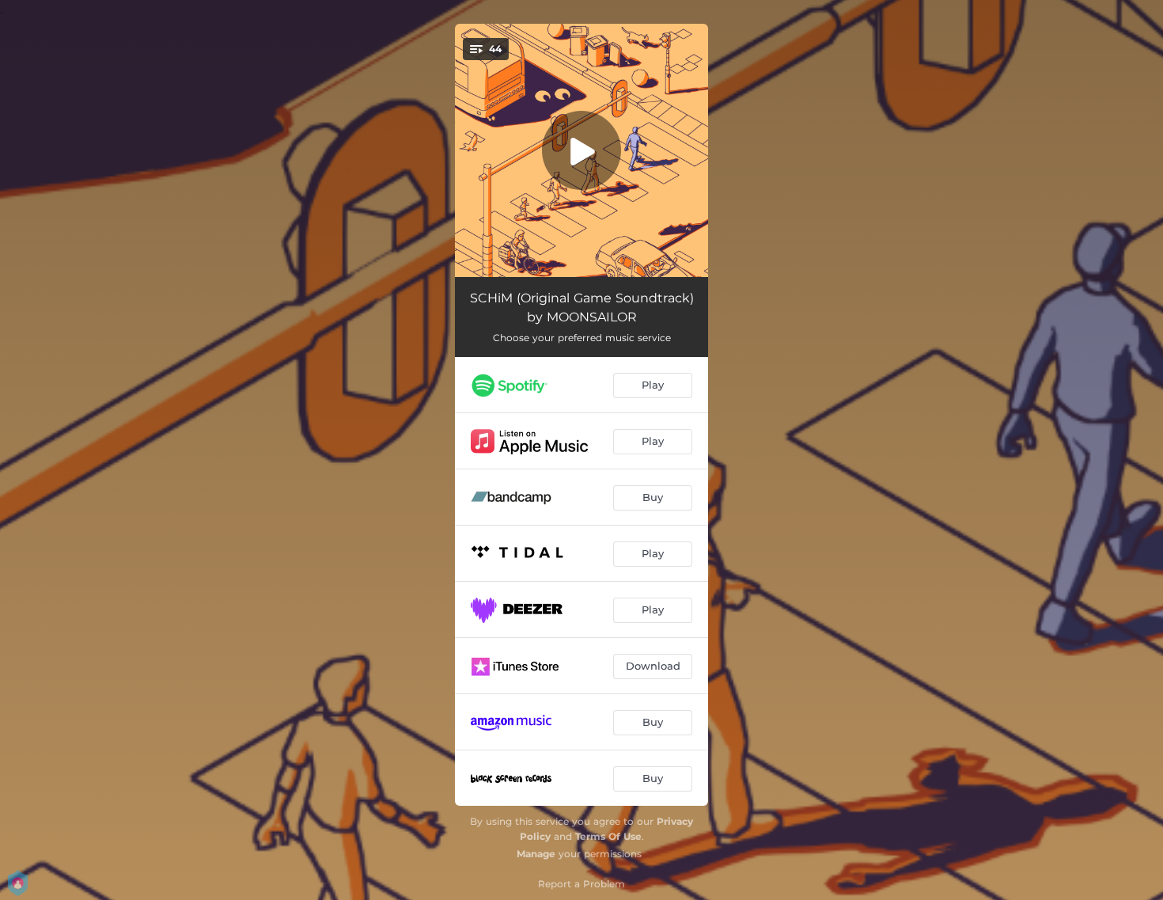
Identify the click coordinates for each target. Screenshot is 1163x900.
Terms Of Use (608, 836)
